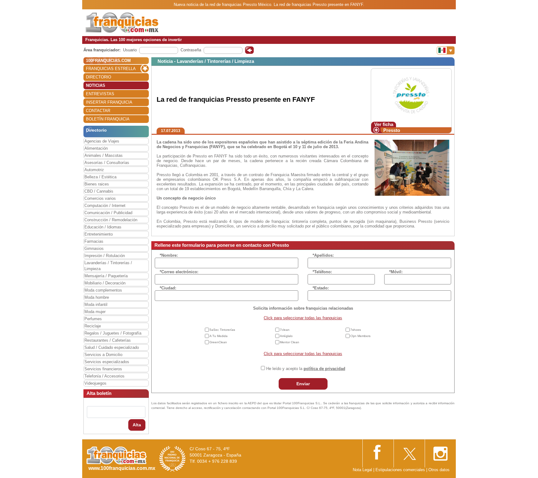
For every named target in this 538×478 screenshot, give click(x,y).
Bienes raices (96, 184)
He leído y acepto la (305, 368)
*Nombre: (169, 255)
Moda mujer (95, 311)
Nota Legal (362, 469)
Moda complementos (103, 290)
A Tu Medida (219, 336)
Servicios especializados (106, 361)
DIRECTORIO (98, 77)
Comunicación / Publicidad (108, 212)
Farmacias (93, 241)
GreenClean (218, 342)
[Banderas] (446, 50)
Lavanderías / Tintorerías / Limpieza (108, 265)
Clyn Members (360, 336)
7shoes (355, 329)
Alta (137, 424)
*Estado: (321, 288)
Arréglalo (286, 336)
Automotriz (94, 169)
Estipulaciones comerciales (400, 469)
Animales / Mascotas (103, 155)
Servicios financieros (103, 369)
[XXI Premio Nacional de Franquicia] (172, 458)
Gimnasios (94, 248)
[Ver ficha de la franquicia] (411, 94)
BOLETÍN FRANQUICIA (108, 119)
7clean (285, 329)
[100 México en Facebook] (378, 451)
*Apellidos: (323, 255)
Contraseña (191, 50)
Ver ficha (383, 124)
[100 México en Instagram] (440, 451)
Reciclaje (92, 326)
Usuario (130, 50)
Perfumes (93, 318)
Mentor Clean (289, 342)
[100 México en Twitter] (409, 451)
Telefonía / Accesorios (104, 376)
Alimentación (96, 148)
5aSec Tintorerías (222, 329)
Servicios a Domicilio (103, 354)
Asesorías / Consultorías (106, 162)
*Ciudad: (168, 288)
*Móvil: (396, 271)
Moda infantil (95, 304)
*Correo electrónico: (179, 271)
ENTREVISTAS (100, 93)
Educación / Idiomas (102, 227)
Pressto (391, 130)
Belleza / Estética (100, 177)
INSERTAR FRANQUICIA (109, 102)
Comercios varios (100, 198)
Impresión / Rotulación (104, 255)
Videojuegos (95, 383)
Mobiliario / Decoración (104, 283)
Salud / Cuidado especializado (111, 347)
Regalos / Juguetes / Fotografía (112, 333)
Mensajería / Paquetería (106, 276)
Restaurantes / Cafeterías (107, 340)
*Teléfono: (322, 271)
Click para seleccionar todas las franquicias (303, 318)
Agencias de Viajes (101, 141)
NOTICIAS (95, 85)
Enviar (303, 383)
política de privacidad (324, 368)
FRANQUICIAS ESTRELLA (111, 68)
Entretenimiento (98, 234)
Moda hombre (96, 297)
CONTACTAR (98, 110)
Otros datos (439, 469)
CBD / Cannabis (98, 191)
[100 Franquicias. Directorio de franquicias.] (122, 22)
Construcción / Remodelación (110, 220)
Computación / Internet (104, 205)
